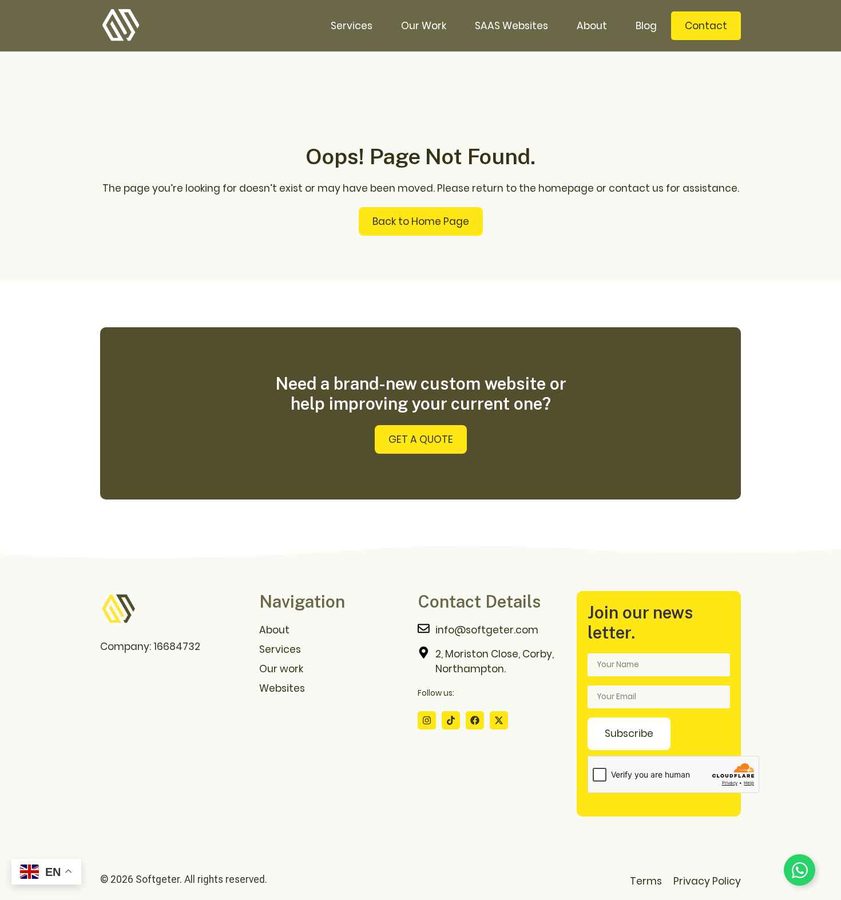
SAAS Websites (511, 26)
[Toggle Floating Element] (799, 870)
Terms (646, 881)
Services (351, 26)
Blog (646, 26)
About (592, 26)
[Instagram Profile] (427, 720)
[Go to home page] (118, 609)
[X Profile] (499, 720)
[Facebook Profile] (475, 720)
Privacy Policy (707, 881)
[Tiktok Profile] (451, 720)
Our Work (423, 26)
